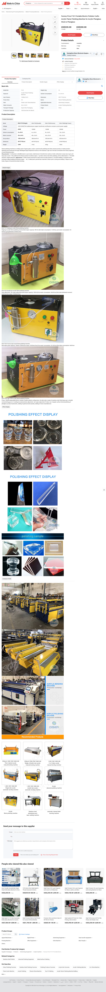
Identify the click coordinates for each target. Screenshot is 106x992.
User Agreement (62, 985)
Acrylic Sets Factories (64, 967)
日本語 (71, 982)
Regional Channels (72, 980)
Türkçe (85, 982)
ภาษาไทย (80, 982)
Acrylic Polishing (22, 971)
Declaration (70, 985)
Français (31, 982)
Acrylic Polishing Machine (79, 967)
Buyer (67, 8)
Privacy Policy (77, 985)
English (14, 982)
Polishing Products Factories (47, 967)
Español (19, 982)
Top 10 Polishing (49, 971)
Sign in (102, 4)
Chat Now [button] (95, 35)
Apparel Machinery (6, 937)
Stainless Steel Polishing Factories (28, 967)
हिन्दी (75, 982)
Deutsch (50, 982)
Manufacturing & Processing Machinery (15, 11)
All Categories (7, 8)
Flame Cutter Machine (8, 971)
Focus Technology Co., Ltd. (42, 985)
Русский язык (38, 982)
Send (16, 854)
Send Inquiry (71, 35)
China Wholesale (46, 980)
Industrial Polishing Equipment (26, 959)
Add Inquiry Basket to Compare (30, 61)
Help (75, 8)
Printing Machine (6, 940)
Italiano (44, 982)
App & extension (85, 8)
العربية (61, 982)
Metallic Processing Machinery (32, 11)
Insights (95, 980)
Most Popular (82, 940)
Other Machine (57, 940)
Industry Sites (64, 980)
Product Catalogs (25, 934)
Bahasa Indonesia (99, 982)
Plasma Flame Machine (35, 971)
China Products (20, 980)
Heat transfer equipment (85, 937)
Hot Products (12, 980)
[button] (69, 81)
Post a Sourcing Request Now (49, 854)
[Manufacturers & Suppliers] (11, 3)
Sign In (64, 71)
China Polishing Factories (9, 967)
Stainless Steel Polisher (9, 959)
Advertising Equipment (59, 937)
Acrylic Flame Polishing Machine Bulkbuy (67, 971)
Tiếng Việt (91, 982)
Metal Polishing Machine (46, 11)
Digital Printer (30, 937)
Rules (103, 8)
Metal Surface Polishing (43, 959)
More (3, 974)
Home (3, 11)
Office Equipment (31, 940)
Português (25, 982)
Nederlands (56, 982)
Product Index (82, 980)
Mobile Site (88, 980)
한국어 (66, 982)
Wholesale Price (55, 980)
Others (3, 943)
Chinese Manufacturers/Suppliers (33, 980)
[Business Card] (102, 86)
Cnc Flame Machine (94, 967)
